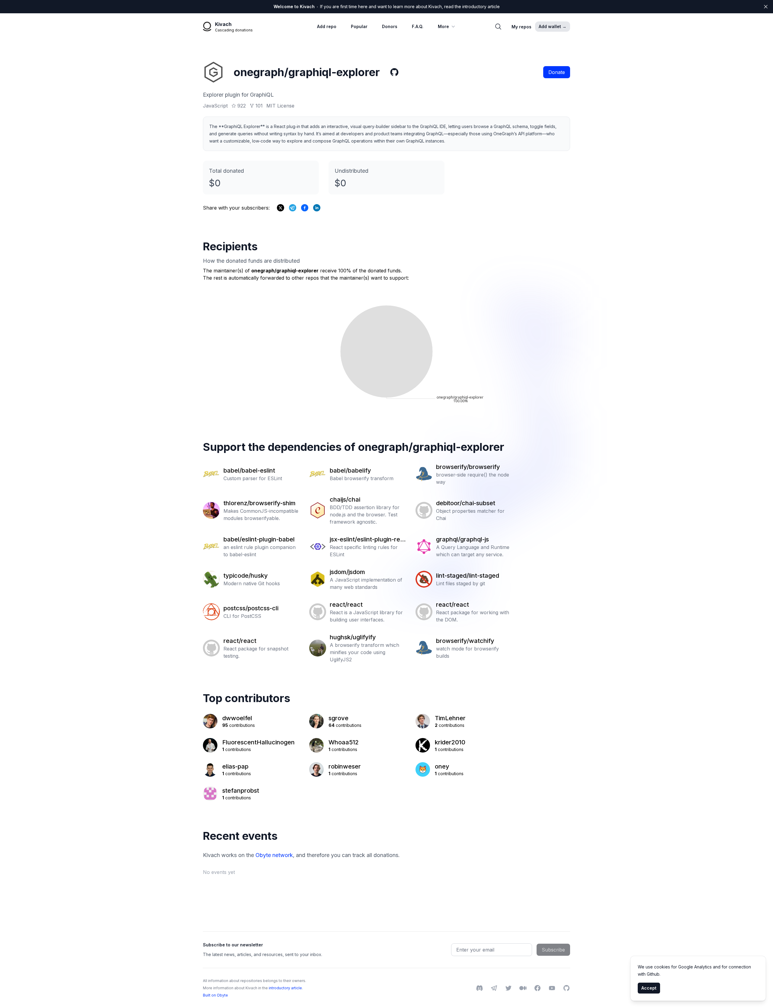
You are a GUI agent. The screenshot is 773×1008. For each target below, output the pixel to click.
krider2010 (450, 742)
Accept (648, 987)
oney (442, 766)
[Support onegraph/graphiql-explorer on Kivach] (304, 207)
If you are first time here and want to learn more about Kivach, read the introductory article (387, 6)
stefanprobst (240, 790)
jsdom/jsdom (347, 572)
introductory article (285, 988)
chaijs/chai (345, 499)
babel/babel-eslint (249, 470)
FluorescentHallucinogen (258, 742)
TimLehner (450, 718)
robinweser (345, 766)
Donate (556, 72)
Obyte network (274, 855)
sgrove (338, 718)
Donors (389, 26)
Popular (359, 26)
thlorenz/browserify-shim (259, 503)
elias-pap (235, 766)
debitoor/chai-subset (465, 503)
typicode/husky (245, 575)
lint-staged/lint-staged (467, 575)
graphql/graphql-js (462, 539)
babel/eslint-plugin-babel (259, 539)
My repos (521, 26)
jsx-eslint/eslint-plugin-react (367, 540)
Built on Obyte (215, 995)
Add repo (326, 26)
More (443, 26)
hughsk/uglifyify (353, 637)
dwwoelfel (237, 718)
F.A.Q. (417, 26)
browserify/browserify (468, 466)
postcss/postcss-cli (250, 608)
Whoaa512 (344, 742)
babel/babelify (350, 470)
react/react (346, 604)
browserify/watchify (465, 640)
